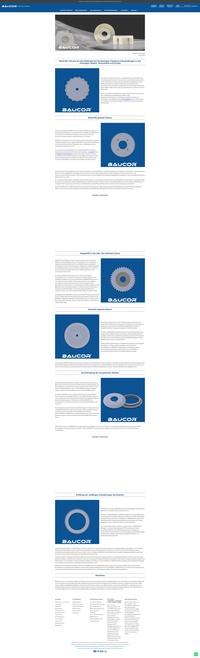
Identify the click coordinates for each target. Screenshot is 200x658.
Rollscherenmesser (77, 604)
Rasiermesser (58, 614)
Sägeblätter (58, 606)
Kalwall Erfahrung (94, 621)
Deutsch (187, 6)
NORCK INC (78, 646)
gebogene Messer (59, 623)
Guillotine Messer (76, 602)
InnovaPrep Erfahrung (95, 602)
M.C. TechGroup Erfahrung (96, 614)
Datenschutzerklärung (88, 648)
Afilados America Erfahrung (97, 608)
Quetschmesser (76, 608)
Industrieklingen (76, 610)
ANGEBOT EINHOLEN (66, 10)
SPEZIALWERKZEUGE (110, 10)
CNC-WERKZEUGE (95, 10)
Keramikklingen (59, 618)
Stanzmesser (58, 621)
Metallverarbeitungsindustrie (64, 153)
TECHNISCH (124, 10)
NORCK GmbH (74, 644)
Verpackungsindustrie (126, 99)
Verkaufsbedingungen (99, 648)
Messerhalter (58, 625)
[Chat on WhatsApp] (196, 654)
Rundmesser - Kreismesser (62, 602)
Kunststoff (91, 152)
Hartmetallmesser (59, 616)
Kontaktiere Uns (95, 644)
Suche (193, 6)
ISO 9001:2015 (118, 648)
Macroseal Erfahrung (95, 606)
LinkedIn (80, 648)
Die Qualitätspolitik (110, 648)
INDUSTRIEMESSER (81, 10)
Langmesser (58, 604)
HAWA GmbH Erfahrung (96, 618)
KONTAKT (134, 10)
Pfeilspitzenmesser (60, 612)
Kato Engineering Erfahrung (97, 604)
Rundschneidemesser (77, 606)
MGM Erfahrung (94, 616)
